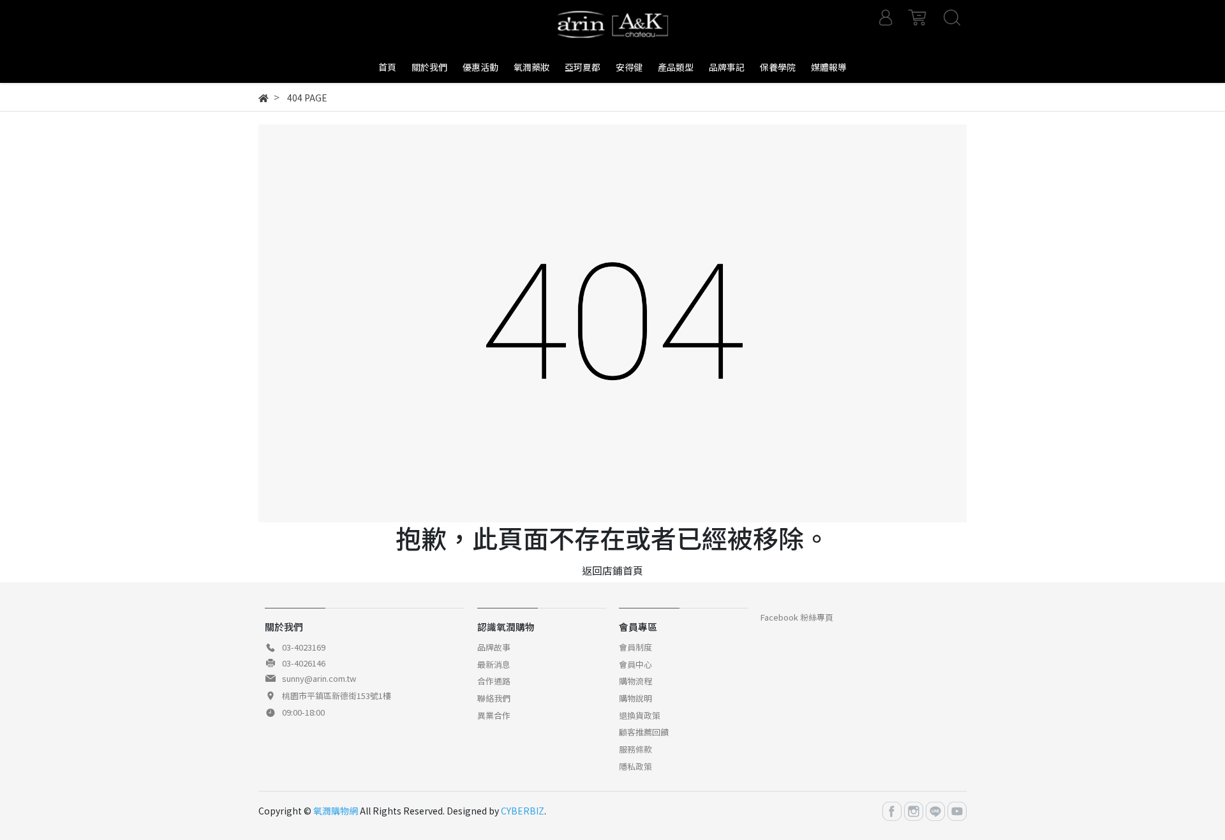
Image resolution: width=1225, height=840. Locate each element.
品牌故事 (493, 647)
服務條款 (635, 749)
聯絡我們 (493, 698)
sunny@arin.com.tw (319, 678)
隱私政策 (635, 766)
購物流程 (635, 681)
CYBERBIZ (522, 810)
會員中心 (635, 664)
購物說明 (635, 698)
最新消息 (493, 664)
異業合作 (493, 715)
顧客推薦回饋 (644, 732)
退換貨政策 (639, 715)
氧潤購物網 (335, 810)
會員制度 (635, 647)
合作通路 (493, 681)
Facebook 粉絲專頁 (797, 617)
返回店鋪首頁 (612, 570)
